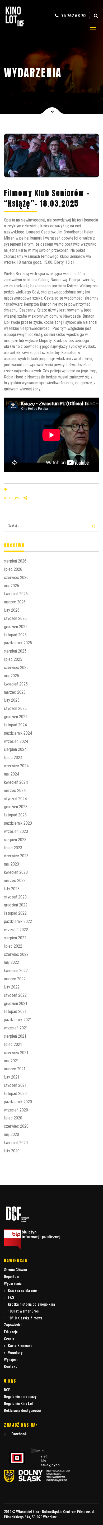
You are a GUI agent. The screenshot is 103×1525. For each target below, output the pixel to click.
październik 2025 (18, 642)
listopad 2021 (15, 1011)
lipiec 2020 (13, 1118)
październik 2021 (18, 1019)
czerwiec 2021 (16, 1052)
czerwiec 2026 (16, 577)
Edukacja (11, 1332)
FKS (11, 1297)
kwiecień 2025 (16, 684)
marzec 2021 (15, 1068)
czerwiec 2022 (16, 954)
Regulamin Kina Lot (19, 1404)
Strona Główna (15, 1270)
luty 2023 (12, 888)
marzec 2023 (15, 880)
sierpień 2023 (15, 839)
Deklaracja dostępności (22, 1410)
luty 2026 (12, 610)
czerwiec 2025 (16, 667)
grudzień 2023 (15, 806)
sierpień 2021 (15, 1036)
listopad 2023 (15, 814)
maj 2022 (11, 962)
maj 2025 (11, 675)
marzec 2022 (15, 978)
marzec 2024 (15, 790)
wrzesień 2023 (16, 831)
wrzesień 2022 (16, 929)
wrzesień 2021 (16, 1027)
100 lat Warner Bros (23, 1311)
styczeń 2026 (15, 618)
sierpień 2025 (15, 651)
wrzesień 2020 (16, 1110)
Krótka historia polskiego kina (31, 1304)
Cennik (9, 1339)
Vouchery (15, 1353)
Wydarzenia (13, 1283)
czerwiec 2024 (16, 765)
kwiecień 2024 (16, 782)
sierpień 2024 (15, 749)
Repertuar (12, 1277)
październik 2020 (18, 1101)
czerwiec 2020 (16, 1126)
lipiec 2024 (13, 757)
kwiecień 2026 (16, 593)
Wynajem (10, 1359)
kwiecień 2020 (16, 1142)
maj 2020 (11, 1134)
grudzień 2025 (15, 626)
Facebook (19, 1434)
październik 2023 (18, 823)
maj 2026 (11, 585)
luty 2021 (12, 1077)
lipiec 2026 (13, 569)
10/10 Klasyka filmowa (25, 1318)
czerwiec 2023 (16, 855)
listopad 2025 (15, 634)
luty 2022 (12, 987)
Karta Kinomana (20, 1346)
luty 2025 (12, 700)
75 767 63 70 (73, 15)
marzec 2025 (15, 692)
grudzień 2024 (15, 716)
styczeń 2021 (15, 1085)
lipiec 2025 (13, 659)
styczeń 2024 (15, 798)
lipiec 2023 (13, 847)
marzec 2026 (15, 601)
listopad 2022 (15, 913)
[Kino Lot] (14, 23)
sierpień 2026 (15, 561)
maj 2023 (11, 864)
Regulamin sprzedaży (20, 1397)
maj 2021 (11, 1060)
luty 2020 (12, 1150)
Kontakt (10, 1366)
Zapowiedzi (12, 1325)
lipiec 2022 (13, 946)
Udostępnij (13, 498)
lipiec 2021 (13, 1044)
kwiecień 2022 (16, 970)
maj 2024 (11, 774)
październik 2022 (18, 921)
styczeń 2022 (15, 995)
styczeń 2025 (15, 708)
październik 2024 (18, 733)
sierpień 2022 (15, 937)
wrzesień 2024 (16, 741)
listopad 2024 (15, 724)
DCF (7, 1390)
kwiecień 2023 (16, 872)
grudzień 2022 (15, 905)
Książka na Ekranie (22, 1290)
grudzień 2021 (15, 1003)
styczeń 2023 (15, 897)
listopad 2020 (15, 1093)
